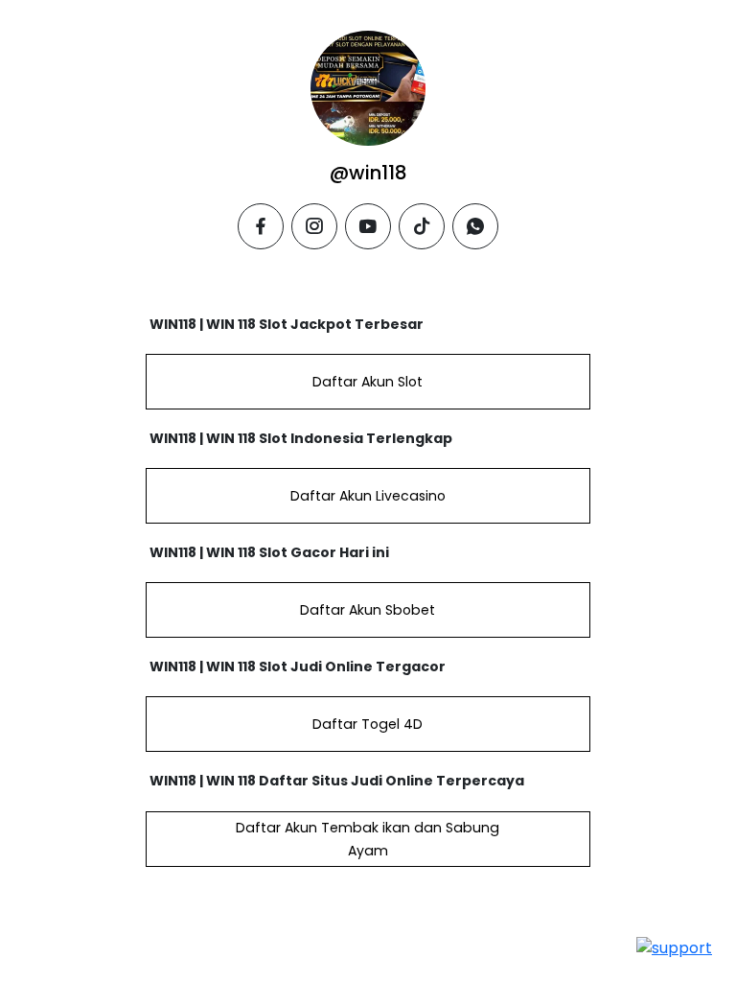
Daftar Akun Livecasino (368, 495)
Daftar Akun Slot (367, 381)
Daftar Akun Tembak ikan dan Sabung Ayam (367, 839)
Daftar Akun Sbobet (367, 610)
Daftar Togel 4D (367, 724)
